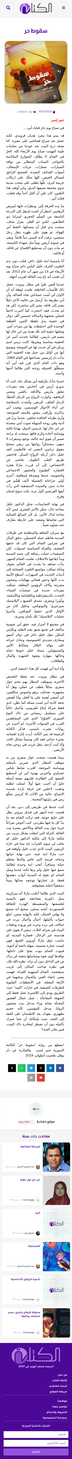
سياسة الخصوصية (55, 1418)
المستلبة (34, 1246)
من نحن (62, 1375)
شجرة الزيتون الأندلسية (25, 1279)
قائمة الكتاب (59, 1380)
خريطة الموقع (58, 1392)
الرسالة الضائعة (30, 1147)
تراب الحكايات (25, 112)
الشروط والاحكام (56, 1412)
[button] (60, 1068)
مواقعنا (62, 1401)
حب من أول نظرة (30, 1180)
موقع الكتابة (46, 1122)
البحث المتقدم (58, 1386)
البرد (37, 1213)
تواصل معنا (59, 1407)
